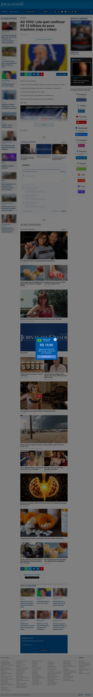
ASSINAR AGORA (46, 356)
